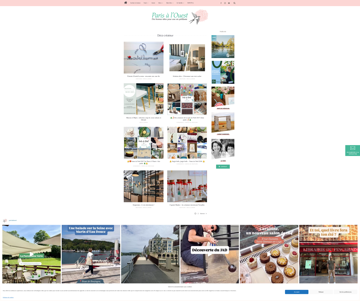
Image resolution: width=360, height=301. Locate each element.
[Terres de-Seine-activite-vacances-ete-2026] (223, 36)
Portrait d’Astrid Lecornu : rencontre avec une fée (143, 76)
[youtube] (228, 3)
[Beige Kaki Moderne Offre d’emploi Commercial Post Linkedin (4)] (223, 140)
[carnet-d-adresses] (223, 113)
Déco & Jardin (147, 79)
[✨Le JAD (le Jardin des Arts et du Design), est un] (209, 254)
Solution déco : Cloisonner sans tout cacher (187, 76)
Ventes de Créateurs (191, 122)
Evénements (180, 122)
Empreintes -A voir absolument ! (143, 205)
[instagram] (225, 3)
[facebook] (221, 3)
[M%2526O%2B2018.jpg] (144, 84)
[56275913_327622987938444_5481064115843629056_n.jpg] (144, 42)
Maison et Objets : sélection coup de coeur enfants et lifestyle (143, 119)
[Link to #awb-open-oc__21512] (234, 3)
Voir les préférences (345, 292)
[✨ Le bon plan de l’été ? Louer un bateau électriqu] (91, 254)
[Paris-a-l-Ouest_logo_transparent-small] (180, 10)
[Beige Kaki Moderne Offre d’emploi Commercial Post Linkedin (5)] (223, 87)
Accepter (297, 292)
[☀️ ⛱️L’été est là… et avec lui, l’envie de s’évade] (328, 254)
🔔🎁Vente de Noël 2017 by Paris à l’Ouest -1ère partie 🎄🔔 (143, 162)
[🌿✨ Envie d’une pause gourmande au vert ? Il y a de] (31, 254)
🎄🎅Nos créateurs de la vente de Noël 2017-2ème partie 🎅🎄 (187, 119)
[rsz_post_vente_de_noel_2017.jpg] (144, 128)
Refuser (321, 292)
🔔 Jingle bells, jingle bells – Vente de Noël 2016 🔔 (187, 161)
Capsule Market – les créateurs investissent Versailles (187, 205)
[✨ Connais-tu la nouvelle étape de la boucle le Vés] (150, 254)
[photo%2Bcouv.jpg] (187, 42)
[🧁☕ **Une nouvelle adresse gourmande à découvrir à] (269, 254)
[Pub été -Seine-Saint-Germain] (223, 62)
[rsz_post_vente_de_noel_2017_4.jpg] (187, 84)
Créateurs (139, 79)
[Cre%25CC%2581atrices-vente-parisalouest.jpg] (187, 128)
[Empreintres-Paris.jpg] (144, 171)
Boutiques (139, 207)
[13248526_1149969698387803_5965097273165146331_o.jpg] (187, 171)
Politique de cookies (8, 297)
